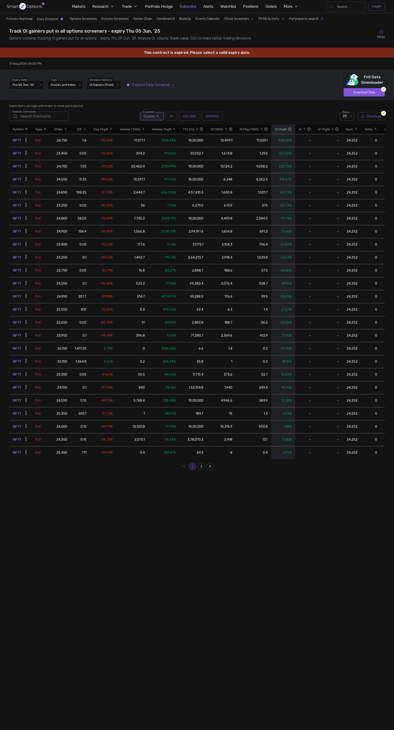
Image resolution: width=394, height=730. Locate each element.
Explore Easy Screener (151, 85)
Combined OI (166, 19)
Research (100, 6)
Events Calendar (208, 19)
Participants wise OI (303, 19)
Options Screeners (83, 19)
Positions (251, 6)
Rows (346, 111)
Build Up (185, 19)
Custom (149, 115)
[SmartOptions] (25, 6)
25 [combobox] (345, 116)
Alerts (208, 6)
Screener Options (101, 79)
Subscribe (188, 6)
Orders (271, 6)
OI (171, 116)
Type (54, 79)
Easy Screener (47, 19)
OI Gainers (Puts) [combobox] (102, 84)
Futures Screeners (115, 19)
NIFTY (17, 140)
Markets (79, 6)
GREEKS (212, 116)
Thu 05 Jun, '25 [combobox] (23, 84)
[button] (25, 129)
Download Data (364, 92)
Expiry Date (19, 79)
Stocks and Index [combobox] (63, 84)
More (288, 6)
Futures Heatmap (19, 19)
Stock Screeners (236, 19)
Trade (127, 6)
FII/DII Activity (269, 19)
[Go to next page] (210, 466)
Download (374, 116)
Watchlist (228, 6)
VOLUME (189, 116)
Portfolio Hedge (159, 6)
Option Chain (142, 19)
